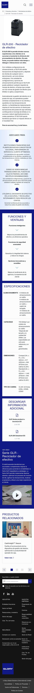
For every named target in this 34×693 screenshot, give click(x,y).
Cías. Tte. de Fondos (26, 653)
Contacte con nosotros (9, 635)
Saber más (8, 558)
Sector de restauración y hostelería (26, 640)
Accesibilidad (8, 684)
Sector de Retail (7, 608)
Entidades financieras (8, 604)
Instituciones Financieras (25, 647)
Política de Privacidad (21, 684)
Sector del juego (7, 616)
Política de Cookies (17, 691)
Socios (24, 628)
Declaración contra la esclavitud (11, 639)
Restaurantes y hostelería (10, 612)
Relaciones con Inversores (26, 623)
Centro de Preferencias (12, 687)
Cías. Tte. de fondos (8, 621)
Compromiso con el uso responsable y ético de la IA (10, 644)
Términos (24, 687)
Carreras (24, 610)
